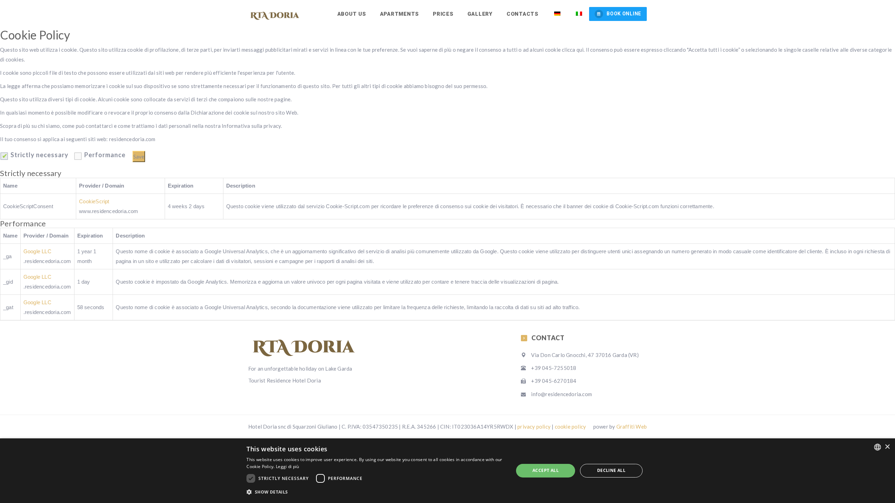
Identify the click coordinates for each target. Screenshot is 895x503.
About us (351, 14)
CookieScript (94, 201)
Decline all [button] (611, 470)
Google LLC (37, 251)
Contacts (522, 14)
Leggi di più (287, 466)
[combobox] (877, 447)
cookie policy (570, 426)
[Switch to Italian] (578, 14)
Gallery (480, 14)
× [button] (887, 447)
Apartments (399, 14)
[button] (375, 492)
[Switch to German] (556, 14)
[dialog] (447, 470)
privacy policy (534, 426)
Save (138, 156)
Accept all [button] (545, 470)
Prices (443, 14)
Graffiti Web (631, 426)
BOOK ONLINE (624, 13)
